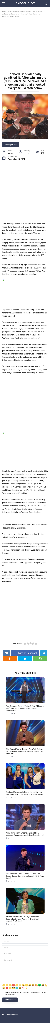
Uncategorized (11, 144)
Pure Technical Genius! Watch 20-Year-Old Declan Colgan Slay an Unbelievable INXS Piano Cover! (25, 876)
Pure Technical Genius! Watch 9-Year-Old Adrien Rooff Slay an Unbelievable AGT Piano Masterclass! (25, 708)
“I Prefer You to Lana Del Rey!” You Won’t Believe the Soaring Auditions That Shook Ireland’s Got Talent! (22, 919)
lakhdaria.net (25, 3)
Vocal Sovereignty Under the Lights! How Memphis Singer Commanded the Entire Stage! (25, 834)
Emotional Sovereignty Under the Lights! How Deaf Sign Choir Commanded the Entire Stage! (24, 793)
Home (4, 11)
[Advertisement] (25, 45)
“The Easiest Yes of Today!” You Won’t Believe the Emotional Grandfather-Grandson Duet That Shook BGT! (24, 751)
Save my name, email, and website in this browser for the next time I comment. (25, 993)
